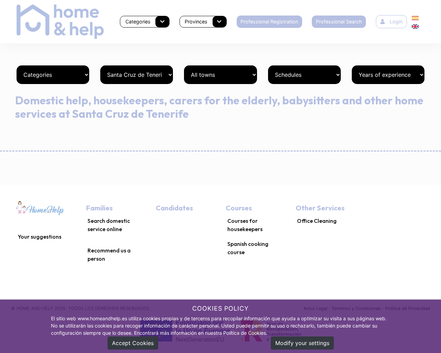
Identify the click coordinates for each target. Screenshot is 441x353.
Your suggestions (39, 236)
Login (396, 21)
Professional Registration (269, 21)
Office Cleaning (317, 220)
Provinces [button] (196, 21)
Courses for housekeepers (245, 224)
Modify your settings (302, 343)
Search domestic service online (109, 224)
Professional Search (339, 21)
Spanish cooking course (247, 248)
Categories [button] (138, 21)
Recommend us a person (109, 254)
